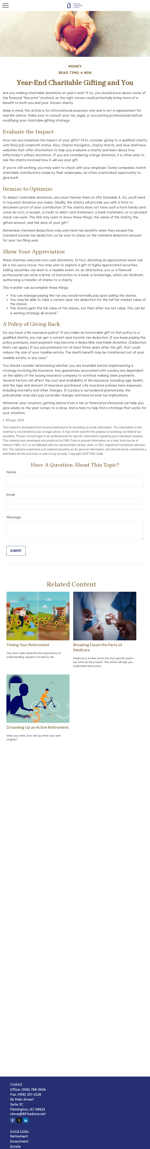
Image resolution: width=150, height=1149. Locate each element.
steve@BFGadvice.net (28, 1114)
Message (13, 517)
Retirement (19, 1136)
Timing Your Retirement (27, 644)
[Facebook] (12, 1120)
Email (10, 495)
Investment (19, 1141)
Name (11, 472)
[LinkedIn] (25, 1120)
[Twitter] (19, 1120)
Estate (15, 1146)
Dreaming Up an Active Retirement (37, 727)
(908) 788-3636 (33, 1089)
